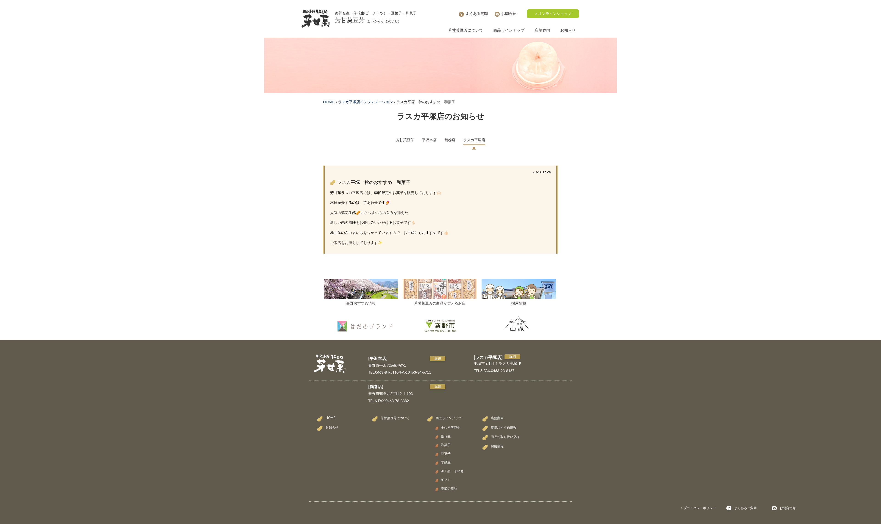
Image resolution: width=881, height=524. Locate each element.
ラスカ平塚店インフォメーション (365, 102)
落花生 (446, 436)
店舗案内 (542, 30)
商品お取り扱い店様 (505, 437)
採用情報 (518, 303)
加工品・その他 (452, 471)
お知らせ (568, 30)
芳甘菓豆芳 (405, 140)
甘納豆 (446, 462)
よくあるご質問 (745, 508)
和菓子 (446, 445)
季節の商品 (449, 488)
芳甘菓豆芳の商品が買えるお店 (440, 303)
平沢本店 (429, 140)
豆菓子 (446, 453)
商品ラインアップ (448, 418)
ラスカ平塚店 (474, 140)
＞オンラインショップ (553, 14)
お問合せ (509, 14)
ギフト (446, 480)
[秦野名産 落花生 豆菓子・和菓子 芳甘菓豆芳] (316, 11)
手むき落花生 (450, 427)
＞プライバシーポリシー (698, 508)
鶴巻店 (449, 140)
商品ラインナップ (508, 30)
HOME (328, 102)
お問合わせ (788, 508)
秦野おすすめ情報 (361, 303)
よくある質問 (477, 14)
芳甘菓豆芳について (465, 30)
